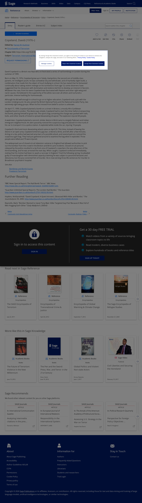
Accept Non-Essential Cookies (94, 63)
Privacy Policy (82, 57)
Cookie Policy (91, 57)
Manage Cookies (46, 63)
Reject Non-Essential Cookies (71, 63)
